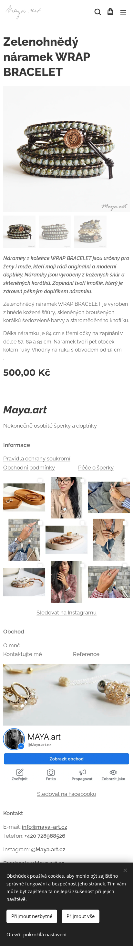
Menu (123, 11)
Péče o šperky (96, 467)
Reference (86, 654)
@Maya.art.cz (48, 849)
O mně (11, 645)
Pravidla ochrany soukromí (36, 458)
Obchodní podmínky (29, 467)
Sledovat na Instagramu (66, 612)
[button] (97, 12)
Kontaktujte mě (22, 654)
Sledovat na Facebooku (66, 794)
